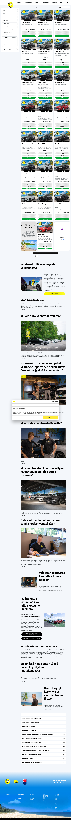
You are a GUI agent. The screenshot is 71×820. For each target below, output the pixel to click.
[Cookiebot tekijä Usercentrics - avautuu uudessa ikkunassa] (53, 401)
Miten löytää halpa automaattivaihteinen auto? (32, 762)
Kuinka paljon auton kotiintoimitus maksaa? (31, 718)
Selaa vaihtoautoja (54, 293)
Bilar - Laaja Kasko (21, 794)
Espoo (44, 801)
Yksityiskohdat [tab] (35, 404)
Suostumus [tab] (20, 404)
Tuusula (44, 798)
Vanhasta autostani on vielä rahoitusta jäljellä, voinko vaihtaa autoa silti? (37, 734)
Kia (55, 808)
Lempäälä (44, 793)
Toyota (56, 798)
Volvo (56, 802)
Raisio (44, 800)
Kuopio (44, 799)
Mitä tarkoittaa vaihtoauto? (28, 758)
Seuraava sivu (45, 252)
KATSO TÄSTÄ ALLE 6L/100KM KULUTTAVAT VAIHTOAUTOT (32, 634)
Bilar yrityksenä (32, 793)
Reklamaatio (32, 795)
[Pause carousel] (62, 245)
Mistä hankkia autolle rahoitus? (28, 726)
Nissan (56, 799)
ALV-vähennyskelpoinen (8, 34)
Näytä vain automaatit (8, 29)
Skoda (56, 800)
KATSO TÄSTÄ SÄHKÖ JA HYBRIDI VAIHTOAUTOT (31, 638)
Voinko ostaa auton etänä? (27, 714)
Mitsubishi (57, 795)
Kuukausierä (14, 37)
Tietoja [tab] (51, 404)
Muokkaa (34, 417)
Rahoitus (19, 797)
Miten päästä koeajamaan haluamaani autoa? (31, 754)
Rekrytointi (32, 798)
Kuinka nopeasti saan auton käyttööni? (30, 722)
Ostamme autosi (28, 2)
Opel (56, 803)
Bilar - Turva (20, 795)
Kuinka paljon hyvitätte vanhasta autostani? (31, 742)
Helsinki (44, 797)
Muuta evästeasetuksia (18, 818)
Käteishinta (6, 37)
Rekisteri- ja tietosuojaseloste (8, 818)
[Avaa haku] (67, 2)
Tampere (44, 794)
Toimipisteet (45, 2)
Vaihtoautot (18, 2)
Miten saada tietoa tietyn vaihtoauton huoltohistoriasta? (34, 746)
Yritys (61, 2)
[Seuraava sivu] (57, 256)
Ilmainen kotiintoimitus (21, 793)
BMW (56, 804)
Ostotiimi (31, 799)
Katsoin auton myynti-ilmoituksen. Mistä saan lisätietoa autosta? (36, 750)
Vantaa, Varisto (45, 796)
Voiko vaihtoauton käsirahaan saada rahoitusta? (32, 738)
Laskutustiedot (32, 794)
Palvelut (36, 2)
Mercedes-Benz (57, 793)
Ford (56, 806)
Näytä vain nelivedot (8, 32)
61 (54, 256)
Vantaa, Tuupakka (45, 795)
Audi (56, 807)
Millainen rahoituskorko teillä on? (29, 730)
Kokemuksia (54, 2)
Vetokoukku (19, 798)
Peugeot (56, 797)
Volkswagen (57, 794)
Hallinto (31, 800)
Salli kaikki (50, 417)
